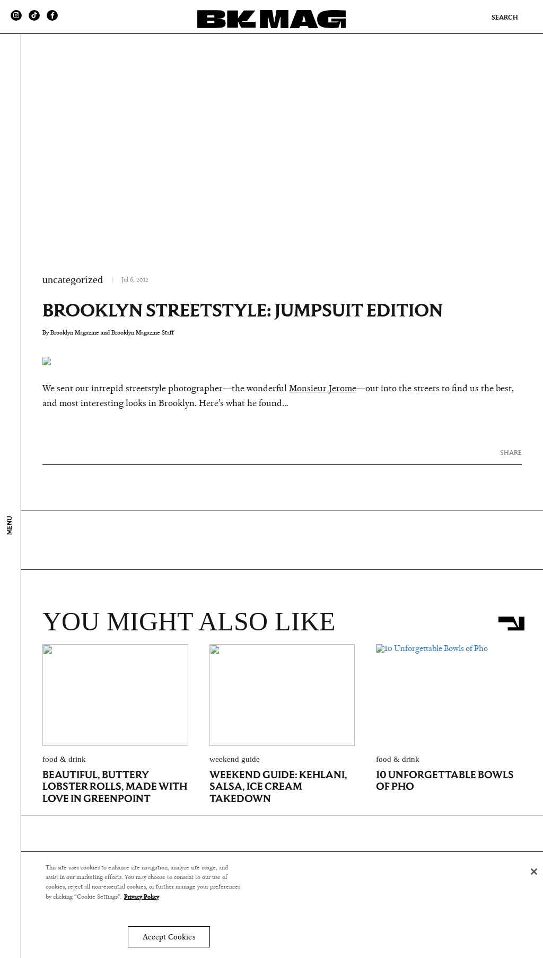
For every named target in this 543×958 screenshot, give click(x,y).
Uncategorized (72, 279)
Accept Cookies (169, 937)
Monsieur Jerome (322, 388)
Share (511, 452)
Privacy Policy (141, 896)
